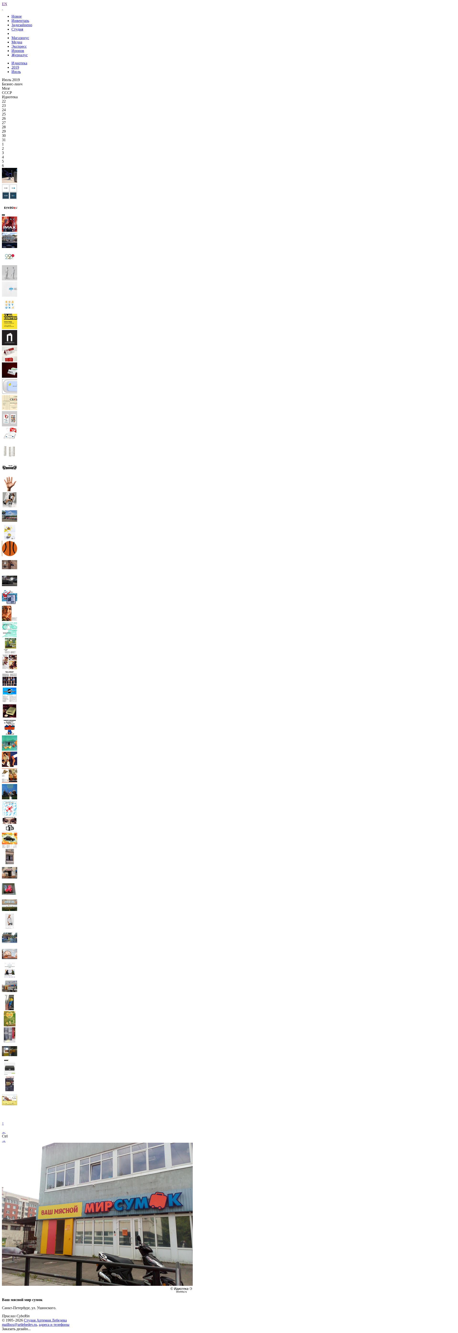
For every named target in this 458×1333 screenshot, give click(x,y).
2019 (15, 67)
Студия (17, 29)
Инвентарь (20, 21)
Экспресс (19, 46)
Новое (16, 16)
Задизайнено (21, 25)
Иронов (17, 51)
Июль (16, 72)
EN (4, 4)
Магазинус (20, 38)
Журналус (19, 55)
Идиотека (19, 63)
